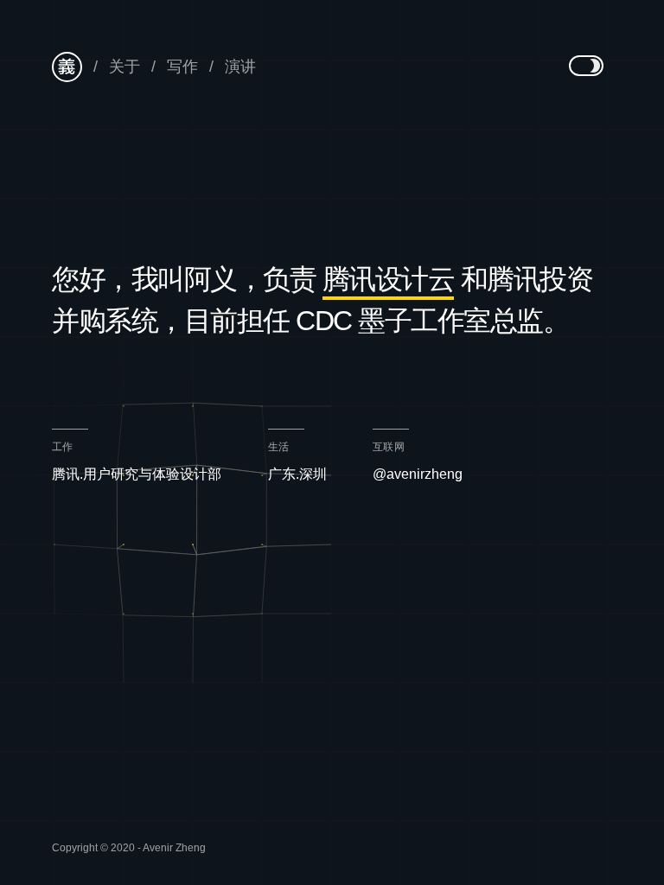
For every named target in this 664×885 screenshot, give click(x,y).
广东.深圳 (297, 474)
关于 (124, 66)
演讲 (240, 66)
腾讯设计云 (388, 279)
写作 (182, 66)
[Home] (67, 67)
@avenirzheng (418, 474)
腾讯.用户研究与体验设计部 (136, 474)
